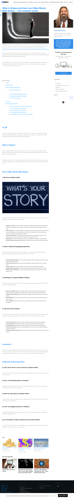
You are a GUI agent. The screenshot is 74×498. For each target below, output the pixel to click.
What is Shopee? (9, 85)
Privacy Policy (3, 490)
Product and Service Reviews (61, 91)
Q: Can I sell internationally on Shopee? (18, 108)
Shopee (3, 53)
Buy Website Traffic (4, 487)
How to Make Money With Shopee (13, 87)
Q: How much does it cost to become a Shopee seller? (21, 106)
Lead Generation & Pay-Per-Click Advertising (62, 86)
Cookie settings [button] (54, 495)
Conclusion (8, 101)
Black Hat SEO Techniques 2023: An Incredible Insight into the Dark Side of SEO (25, 466)
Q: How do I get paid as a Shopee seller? (18, 110)
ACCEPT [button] (63, 495)
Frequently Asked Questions (12, 103)
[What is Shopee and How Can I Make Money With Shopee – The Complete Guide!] (25, 27)
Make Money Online (59, 89)
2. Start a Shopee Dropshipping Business (18, 94)
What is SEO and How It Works (9, 466)
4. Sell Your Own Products (15, 98)
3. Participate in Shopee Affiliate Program (18, 96)
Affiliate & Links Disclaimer (6, 491)
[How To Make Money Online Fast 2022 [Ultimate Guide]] (9, 443)
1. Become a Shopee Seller (15, 90)
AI (55, 81)
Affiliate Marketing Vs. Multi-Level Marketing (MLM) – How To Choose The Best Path (24, 448)
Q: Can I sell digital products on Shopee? (18, 112)
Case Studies (58, 83)
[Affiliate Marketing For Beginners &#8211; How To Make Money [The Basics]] (41, 443)
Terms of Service (4, 489)
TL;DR (7, 82)
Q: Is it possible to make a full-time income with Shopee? (21, 114)
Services (2, 486)
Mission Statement (4, 485)
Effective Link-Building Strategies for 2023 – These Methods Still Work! (41, 466)
